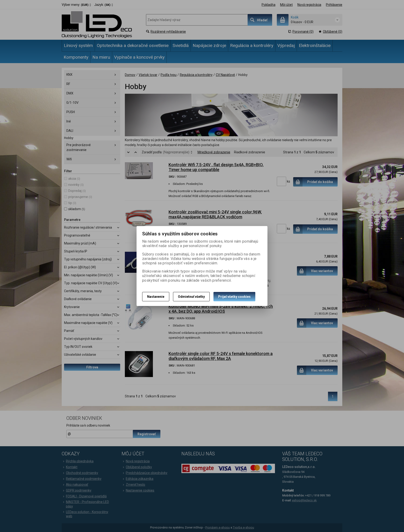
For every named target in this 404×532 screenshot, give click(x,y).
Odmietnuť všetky (191, 296)
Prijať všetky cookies (234, 296)
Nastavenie (155, 296)
